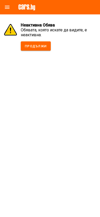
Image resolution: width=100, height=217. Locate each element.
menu (7, 7)
